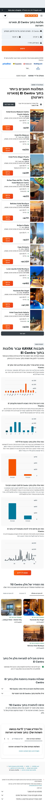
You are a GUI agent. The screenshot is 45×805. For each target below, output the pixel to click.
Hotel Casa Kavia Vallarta (19, 312)
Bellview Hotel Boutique (19, 203)
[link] (22, 572)
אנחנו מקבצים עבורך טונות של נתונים (29, 795)
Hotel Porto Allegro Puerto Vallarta (18, 158)
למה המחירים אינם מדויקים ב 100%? (29, 799)
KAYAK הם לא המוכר (34, 791)
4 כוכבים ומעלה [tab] (36, 593)
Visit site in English (14, 10)
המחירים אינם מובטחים (35, 785)
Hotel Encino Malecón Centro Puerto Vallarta (17, 113)
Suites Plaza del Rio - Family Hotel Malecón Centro (18, 181)
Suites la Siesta (23, 225)
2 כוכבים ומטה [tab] (8, 593)
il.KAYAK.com (35, 766)
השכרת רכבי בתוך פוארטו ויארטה (29, 751)
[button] (2, 10)
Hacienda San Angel (21, 291)
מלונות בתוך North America (15, 766)
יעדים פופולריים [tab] (17, 739)
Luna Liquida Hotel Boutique (17, 269)
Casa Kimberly (23, 247)
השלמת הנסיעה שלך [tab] (33, 739)
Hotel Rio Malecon (22, 135)
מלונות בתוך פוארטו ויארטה (29, 770)
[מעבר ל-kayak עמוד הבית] (31, 15)
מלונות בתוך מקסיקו (32, 768)
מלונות (27, 766)
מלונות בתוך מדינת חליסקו (17, 768)
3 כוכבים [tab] (22, 593)
